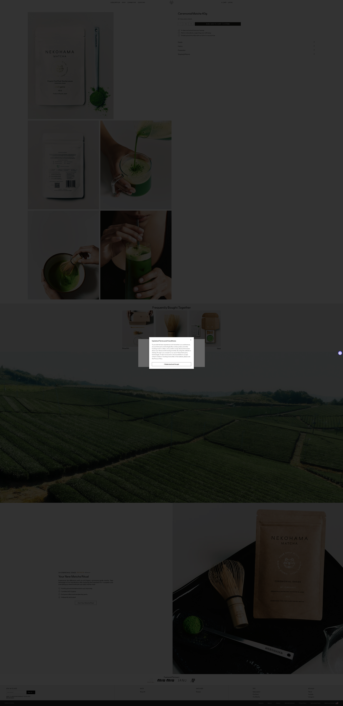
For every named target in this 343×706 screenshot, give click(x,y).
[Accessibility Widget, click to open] (340, 353)
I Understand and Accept (171, 364)
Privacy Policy (158, 358)
